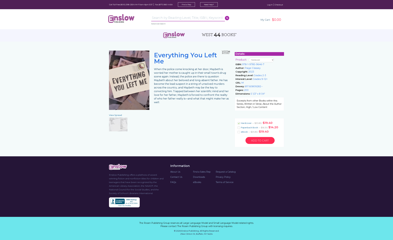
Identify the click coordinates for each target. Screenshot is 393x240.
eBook (254, 131)
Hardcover (256, 123)
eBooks (197, 182)
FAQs (173, 182)
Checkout (278, 5)
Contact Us (176, 177)
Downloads (199, 177)
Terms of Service (224, 182)
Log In (270, 5)
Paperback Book (259, 127)
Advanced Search (158, 24)
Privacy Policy (223, 177)
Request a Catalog (226, 171)
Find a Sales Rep (202, 171)
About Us (175, 171)
